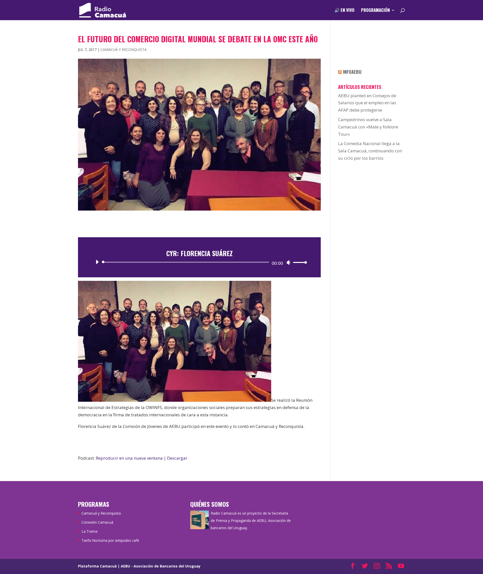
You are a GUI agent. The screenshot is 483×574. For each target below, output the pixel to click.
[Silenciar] (288, 262)
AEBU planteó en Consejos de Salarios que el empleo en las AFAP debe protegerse (367, 103)
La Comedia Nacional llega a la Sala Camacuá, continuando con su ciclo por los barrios (370, 151)
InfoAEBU (352, 72)
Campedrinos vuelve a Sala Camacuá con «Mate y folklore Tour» (368, 127)
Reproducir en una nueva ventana (129, 458)
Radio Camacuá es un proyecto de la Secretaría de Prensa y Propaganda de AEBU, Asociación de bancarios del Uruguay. (251, 520)
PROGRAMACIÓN (375, 10)
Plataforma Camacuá (97, 566)
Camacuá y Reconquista (124, 49)
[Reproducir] (97, 262)
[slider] (299, 262)
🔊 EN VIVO (344, 10)
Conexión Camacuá (97, 522)
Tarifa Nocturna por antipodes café (110, 540)
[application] (199, 262)
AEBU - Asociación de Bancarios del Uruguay (160, 566)
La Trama (89, 531)
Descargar (177, 458)
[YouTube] (401, 566)
